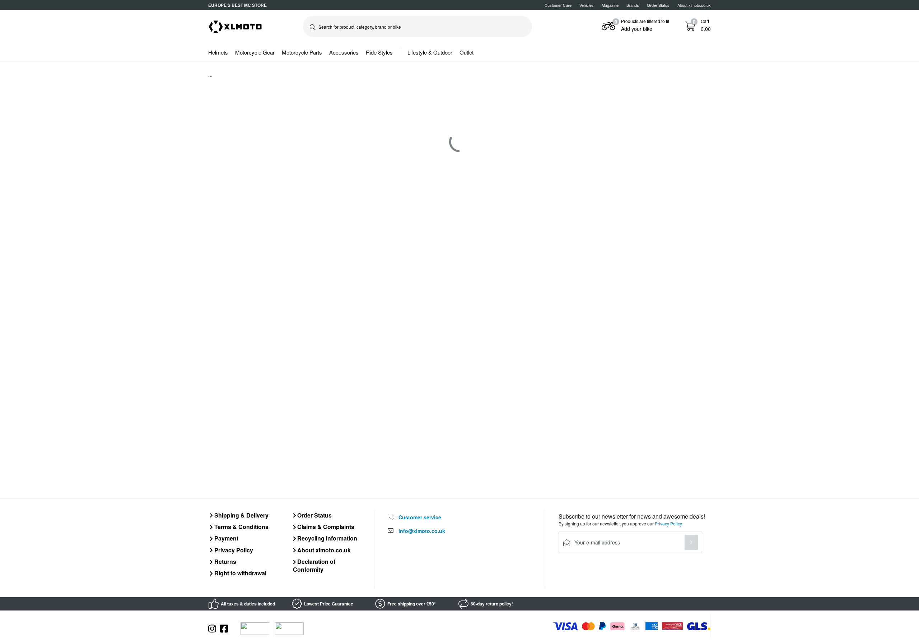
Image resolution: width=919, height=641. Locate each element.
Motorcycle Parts (302, 52)
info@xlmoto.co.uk (421, 530)
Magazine (610, 5)
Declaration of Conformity (314, 565)
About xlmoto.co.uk (694, 5)
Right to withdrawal (239, 573)
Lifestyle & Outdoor (429, 52)
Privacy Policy (233, 550)
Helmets (218, 52)
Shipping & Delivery (241, 515)
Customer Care (558, 5)
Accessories (344, 52)
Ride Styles (379, 52)
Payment (225, 538)
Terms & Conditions (241, 527)
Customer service (419, 517)
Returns (224, 561)
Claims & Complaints (325, 527)
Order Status (314, 515)
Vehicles (586, 5)
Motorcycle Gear (255, 52)
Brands (632, 5)
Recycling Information (326, 538)
